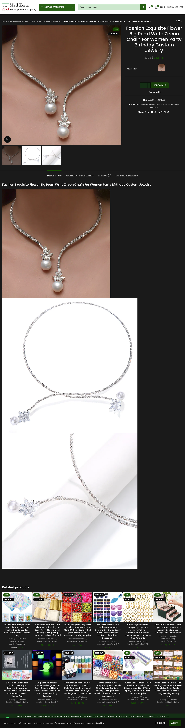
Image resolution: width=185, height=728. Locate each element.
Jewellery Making (17, 641)
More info (160, 723)
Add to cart (160, 85)
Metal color (132, 69)
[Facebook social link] (145, 112)
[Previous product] (176, 21)
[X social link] (148, 112)
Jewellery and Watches (19, 21)
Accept (174, 723)
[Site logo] (19, 7)
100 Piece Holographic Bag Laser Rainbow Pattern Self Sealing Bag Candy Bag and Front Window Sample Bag (17, 630)
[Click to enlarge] (7, 139)
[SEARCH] (143, 7)
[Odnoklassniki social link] (161, 112)
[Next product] (181, 21)
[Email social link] (152, 112)
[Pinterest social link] (155, 112)
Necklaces (36, 21)
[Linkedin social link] (158, 112)
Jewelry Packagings (17, 644)
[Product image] (17, 607)
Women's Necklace (52, 21)
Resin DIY (54, 641)
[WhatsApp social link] (165, 112)
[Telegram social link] (168, 112)
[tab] (54, 174)
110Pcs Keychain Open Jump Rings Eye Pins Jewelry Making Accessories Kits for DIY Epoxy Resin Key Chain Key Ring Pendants (138, 631)
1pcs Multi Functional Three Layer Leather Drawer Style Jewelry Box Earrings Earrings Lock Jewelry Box (168, 628)
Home (4, 21)
